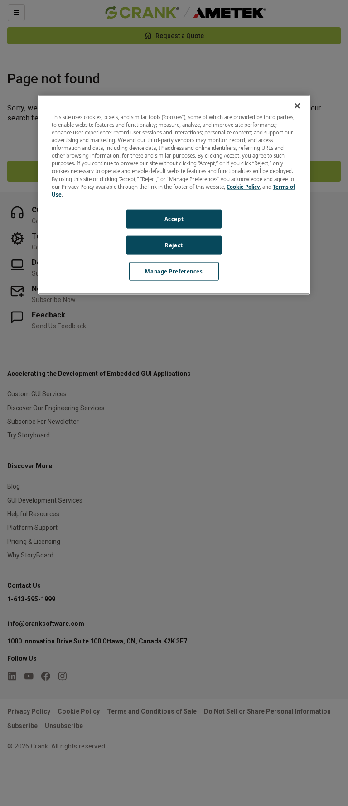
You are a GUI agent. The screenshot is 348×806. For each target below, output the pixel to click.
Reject (174, 244)
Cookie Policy (243, 186)
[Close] (297, 106)
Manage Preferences (174, 271)
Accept (174, 218)
